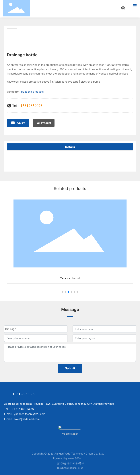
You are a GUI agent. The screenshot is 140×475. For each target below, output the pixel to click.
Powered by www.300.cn (68, 458)
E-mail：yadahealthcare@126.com (24, 413)
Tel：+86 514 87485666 (19, 408)
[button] (62, 292)
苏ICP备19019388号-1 (70, 463)
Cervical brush (70, 278)
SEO (80, 467)
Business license (67, 467)
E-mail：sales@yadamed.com (22, 419)
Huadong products (32, 91)
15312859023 (31, 105)
